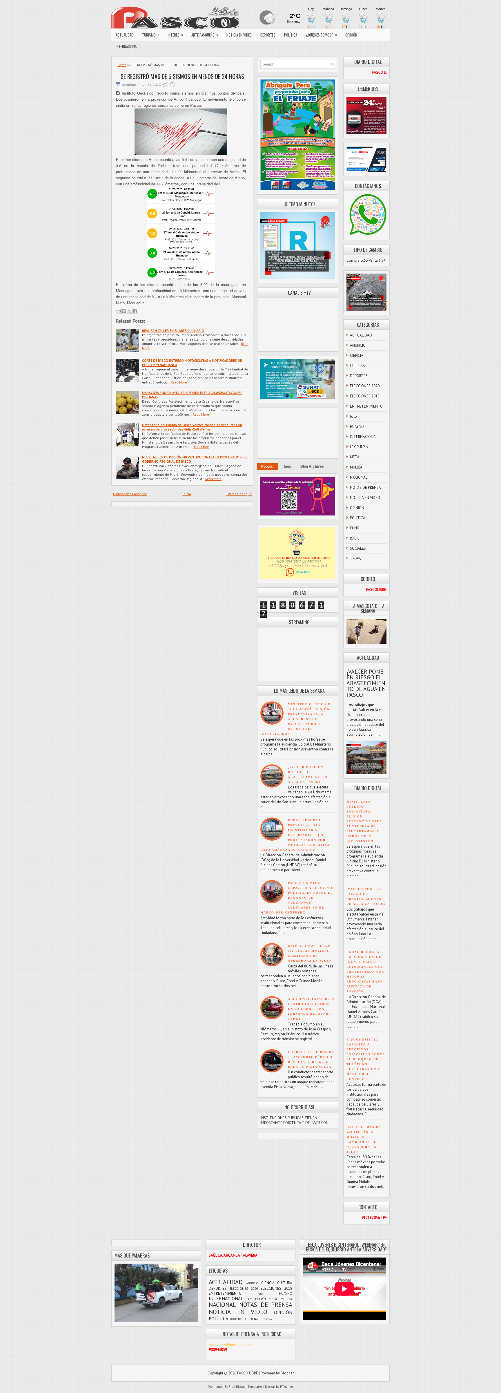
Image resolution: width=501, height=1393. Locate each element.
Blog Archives (312, 466)
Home (121, 65)
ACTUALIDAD (124, 35)
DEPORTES (267, 35)
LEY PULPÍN (359, 446)
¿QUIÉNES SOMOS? (321, 35)
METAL (355, 457)
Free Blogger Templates (245, 1387)
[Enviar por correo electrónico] (118, 311)
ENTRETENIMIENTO (366, 406)
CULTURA (357, 365)
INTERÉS (175, 35)
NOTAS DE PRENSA (365, 487)
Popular (267, 466)
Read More (179, 382)
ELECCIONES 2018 (365, 396)
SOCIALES (358, 548)
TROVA (355, 558)
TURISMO (150, 35)
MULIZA (356, 467)
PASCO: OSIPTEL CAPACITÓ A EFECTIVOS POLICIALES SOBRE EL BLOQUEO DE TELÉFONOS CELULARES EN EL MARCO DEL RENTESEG (297, 897)
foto (353, 416)
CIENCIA (356, 355)
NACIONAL (358, 477)
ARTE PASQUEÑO (204, 35)
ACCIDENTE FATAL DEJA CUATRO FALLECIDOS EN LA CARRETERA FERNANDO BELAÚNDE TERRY (311, 1008)
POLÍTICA (290, 35)
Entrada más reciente (130, 494)
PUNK (354, 528)
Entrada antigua (239, 494)
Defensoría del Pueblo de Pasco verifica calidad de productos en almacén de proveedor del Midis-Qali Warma (192, 427)
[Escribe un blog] (124, 311)
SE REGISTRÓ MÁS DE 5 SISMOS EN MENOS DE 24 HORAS (182, 76)
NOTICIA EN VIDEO (239, 35)
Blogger (287, 1373)
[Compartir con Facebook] (135, 311)
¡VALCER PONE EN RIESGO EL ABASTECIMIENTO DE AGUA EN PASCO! (366, 683)
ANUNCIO (358, 345)
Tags (287, 466)
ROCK (354, 538)
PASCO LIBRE (247, 1373)
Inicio (187, 494)
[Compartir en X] (129, 311)
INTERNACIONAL (127, 46)
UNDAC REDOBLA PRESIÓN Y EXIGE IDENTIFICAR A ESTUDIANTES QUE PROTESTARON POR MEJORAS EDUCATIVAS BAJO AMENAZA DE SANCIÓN (296, 835)
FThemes (286, 1387)
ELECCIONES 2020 (365, 385)
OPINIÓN (351, 35)
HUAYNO (357, 426)
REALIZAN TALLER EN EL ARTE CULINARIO (173, 330)
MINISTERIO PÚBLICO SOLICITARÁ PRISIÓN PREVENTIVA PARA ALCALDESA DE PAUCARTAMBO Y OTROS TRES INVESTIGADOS (295, 719)
